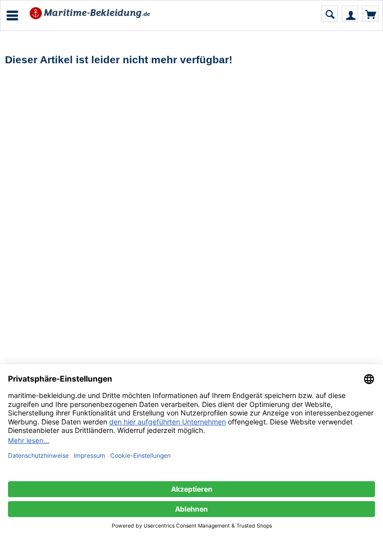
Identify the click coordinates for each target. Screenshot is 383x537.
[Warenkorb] (370, 13)
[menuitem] (11, 15)
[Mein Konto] (350, 13)
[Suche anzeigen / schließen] (329, 13)
